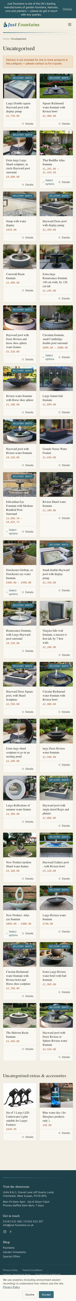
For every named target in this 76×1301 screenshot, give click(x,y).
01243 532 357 (33, 1221)
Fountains (8, 1247)
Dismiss (67, 9)
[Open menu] (69, 24)
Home (6, 38)
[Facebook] (11, 1231)
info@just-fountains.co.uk (18, 1225)
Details (29, 123)
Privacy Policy (10, 1270)
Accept (46, 1294)
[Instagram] (5, 1231)
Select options (49, 182)
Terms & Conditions (32, 1270)
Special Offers (11, 1256)
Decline (29, 1294)
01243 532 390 (12, 1221)
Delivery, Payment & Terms (17, 1274)
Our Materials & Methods (48, 1274)
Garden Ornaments (14, 1252)
